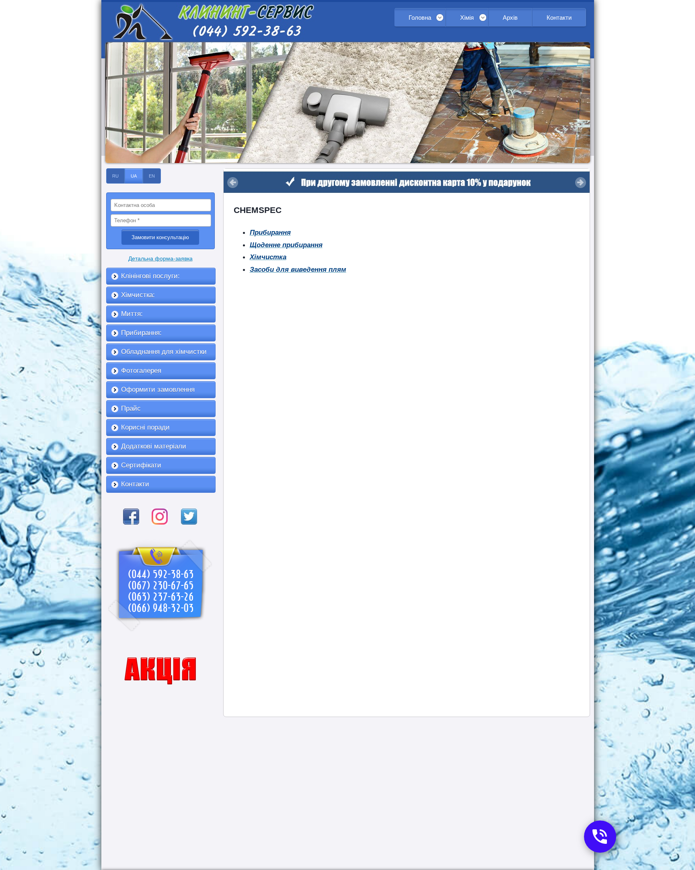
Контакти (559, 17)
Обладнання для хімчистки (164, 351)
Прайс (131, 408)
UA (134, 176)
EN (152, 176)
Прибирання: (141, 333)
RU (115, 176)
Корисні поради (145, 427)
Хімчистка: (138, 295)
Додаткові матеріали (153, 446)
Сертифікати (141, 465)
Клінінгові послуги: (150, 276)
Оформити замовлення (158, 389)
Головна (420, 17)
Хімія (467, 17)
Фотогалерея (141, 370)
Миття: (132, 314)
